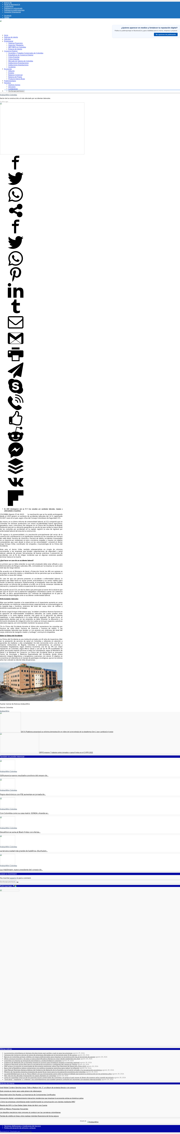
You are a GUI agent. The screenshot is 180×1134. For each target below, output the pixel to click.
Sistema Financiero (15, 43)
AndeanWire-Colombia (8, 95)
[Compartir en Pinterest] (15, 282)
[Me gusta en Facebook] (15, 425)
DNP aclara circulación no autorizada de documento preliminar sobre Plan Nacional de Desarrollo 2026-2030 (45, 1066)
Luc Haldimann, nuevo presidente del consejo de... (21, 870)
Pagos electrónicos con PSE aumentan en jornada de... (23, 794)
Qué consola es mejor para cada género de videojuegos (21, 1091)
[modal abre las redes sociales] (15, 218)
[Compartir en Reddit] (15, 441)
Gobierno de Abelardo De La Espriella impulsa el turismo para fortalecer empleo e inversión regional (42, 1062)
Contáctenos (8, 6)
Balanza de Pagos (15, 77)
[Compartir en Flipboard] (15, 505)
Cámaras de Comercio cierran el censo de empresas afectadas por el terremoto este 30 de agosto (40, 1055)
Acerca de (8, 3)
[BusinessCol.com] (7, 21)
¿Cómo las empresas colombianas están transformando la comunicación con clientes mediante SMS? (37, 1102)
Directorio (12, 87)
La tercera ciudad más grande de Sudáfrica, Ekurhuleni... (24, 851)
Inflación (11, 71)
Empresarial (8, 41)
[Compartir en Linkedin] (15, 298)
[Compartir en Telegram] (15, 377)
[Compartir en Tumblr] (15, 314)
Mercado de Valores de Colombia (20, 61)
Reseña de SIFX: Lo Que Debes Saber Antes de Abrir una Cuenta (23, 1105)
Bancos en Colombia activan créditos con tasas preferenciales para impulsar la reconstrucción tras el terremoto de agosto (49, 1057)
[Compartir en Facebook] (15, 170)
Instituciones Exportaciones (18, 63)
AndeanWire (4, 711)
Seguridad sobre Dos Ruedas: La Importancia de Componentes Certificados (28, 1095)
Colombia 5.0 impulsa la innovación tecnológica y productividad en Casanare (33, 1061)
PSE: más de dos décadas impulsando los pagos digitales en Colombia (30, 1076)
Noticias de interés (11, 37)
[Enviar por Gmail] (15, 345)
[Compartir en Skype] (15, 393)
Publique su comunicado (13, 8)
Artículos (7, 39)
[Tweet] (15, 186)
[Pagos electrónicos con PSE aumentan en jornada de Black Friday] (7, 788)
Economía (8, 69)
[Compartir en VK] (15, 489)
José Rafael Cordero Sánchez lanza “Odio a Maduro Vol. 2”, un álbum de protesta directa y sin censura (38, 1087)
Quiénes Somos (14, 85)
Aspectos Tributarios (15, 45)
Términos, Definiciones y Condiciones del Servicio (22, 1126)
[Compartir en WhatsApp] (15, 202)
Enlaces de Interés (15, 49)
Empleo (11, 73)
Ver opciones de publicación (166, 34)
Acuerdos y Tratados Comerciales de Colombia (25, 53)
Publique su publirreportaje (14, 10)
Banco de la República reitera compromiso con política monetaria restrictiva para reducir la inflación (41, 1068)
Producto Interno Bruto (16, 79)
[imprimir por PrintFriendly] (15, 361)
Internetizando (26, 1131)
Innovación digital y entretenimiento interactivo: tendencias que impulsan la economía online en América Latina (41, 1098)
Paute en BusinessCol (12, 4)
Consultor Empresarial (12, 12)
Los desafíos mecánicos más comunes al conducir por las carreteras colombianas (30, 1112)
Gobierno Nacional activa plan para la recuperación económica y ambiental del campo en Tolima (40, 1064)
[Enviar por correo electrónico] (15, 329)
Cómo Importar (13, 59)
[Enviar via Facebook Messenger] (15, 457)
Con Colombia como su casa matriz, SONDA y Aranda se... (24, 813)
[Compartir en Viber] (15, 409)
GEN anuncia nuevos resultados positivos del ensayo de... (24, 775)
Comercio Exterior (11, 51)
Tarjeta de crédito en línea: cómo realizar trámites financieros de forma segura (29, 1116)
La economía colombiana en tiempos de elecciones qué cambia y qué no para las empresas (38, 1053)
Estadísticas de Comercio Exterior (20, 55)
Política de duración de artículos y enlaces (20, 1128)
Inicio (6, 35)
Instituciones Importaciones (18, 65)
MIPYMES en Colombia (17, 47)
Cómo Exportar (13, 57)
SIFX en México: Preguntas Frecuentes (14, 1109)
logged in (12, 878)
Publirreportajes (10, 81)
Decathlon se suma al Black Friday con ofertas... (20, 832)
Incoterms (12, 67)
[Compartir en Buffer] (15, 473)
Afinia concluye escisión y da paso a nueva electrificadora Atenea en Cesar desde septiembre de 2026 (42, 1059)
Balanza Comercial (15, 75)
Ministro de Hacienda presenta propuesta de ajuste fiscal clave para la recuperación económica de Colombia (45, 1072)
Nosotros (7, 83)
